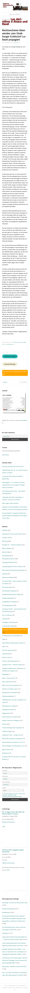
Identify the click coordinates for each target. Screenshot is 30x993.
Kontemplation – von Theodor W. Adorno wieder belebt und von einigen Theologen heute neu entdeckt (13, 485)
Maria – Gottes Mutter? (8, 678)
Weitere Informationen (8, 822)
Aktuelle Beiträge (9, 364)
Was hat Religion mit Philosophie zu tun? (13, 746)
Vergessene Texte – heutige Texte (11, 735)
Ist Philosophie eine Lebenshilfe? (11, 635)
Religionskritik (6, 713)
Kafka (3, 639)
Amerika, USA (6, 537)
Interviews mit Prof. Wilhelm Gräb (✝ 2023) (14, 371)
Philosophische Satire (8, 709)
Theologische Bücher (8, 562)
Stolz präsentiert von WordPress (15, 985)
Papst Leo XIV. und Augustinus (10, 685)
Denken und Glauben (20, 342)
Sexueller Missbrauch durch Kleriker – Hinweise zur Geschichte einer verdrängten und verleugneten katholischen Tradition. (14, 951)
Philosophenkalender (8, 696)
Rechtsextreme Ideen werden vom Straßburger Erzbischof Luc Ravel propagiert (14, 35)
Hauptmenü (16, 14)
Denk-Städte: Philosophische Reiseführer (13, 570)
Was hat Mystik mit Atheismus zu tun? (12, 742)
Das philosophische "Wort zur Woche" (12, 566)
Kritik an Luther (6, 657)
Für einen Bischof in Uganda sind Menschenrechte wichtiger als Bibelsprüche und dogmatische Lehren (14, 515)
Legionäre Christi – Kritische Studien (12, 664)
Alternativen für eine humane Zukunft (12, 534)
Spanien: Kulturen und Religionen (11, 720)
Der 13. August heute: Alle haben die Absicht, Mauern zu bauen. (13, 813)
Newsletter (24, 420)
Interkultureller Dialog (8, 626)
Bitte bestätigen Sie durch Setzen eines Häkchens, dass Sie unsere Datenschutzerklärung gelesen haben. (13, 795)
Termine (4, 724)
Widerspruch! (5, 753)
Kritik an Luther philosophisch (10, 661)
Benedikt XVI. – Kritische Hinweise (11, 545)
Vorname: (4, 770)
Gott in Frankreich (8, 344)
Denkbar (4, 574)
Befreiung (5, 541)
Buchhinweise (6, 555)
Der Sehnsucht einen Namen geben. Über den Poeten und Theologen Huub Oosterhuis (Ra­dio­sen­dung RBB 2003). (14, 960)
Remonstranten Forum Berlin (10, 717)
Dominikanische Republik (9, 591)
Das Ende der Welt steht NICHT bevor (13, 466)
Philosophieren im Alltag (8, 706)
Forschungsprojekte (7, 605)
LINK (3, 826)
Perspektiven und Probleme (10, 692)
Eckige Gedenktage (7, 598)
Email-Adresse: (6, 782)
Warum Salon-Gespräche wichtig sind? (12, 738)
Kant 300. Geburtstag (8, 650)
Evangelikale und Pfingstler (9, 601)
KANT (4, 646)
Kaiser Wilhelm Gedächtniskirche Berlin (12, 643)
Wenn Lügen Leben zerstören (10, 503)
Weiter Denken (6, 749)
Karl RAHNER (6, 654)
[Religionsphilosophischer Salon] (15, 10)
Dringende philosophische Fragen (11, 594)
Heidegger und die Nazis (9, 622)
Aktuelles (4, 530)
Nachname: (5, 776)
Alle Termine (5, 455)
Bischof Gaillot (6, 552)
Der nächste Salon (7, 587)
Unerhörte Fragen (10, 356)
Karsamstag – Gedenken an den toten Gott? (14, 966)
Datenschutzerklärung (8, 909)
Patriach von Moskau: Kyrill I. (10, 689)
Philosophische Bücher (8, 558)
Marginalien (5, 674)
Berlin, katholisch (6, 548)
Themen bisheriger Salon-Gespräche (12, 727)
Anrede (4, 787)
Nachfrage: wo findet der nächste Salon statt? (15, 902)
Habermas (5, 618)
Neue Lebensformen (8, 681)
